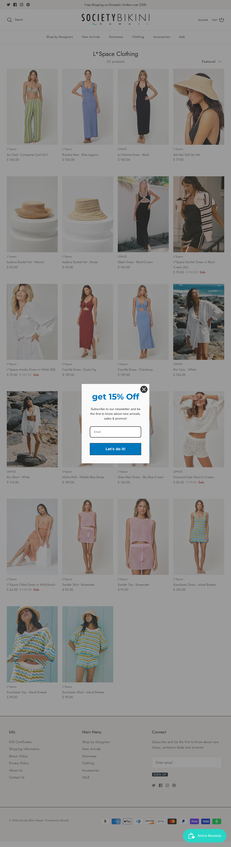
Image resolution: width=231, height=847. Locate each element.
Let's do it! (115, 449)
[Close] (144, 389)
